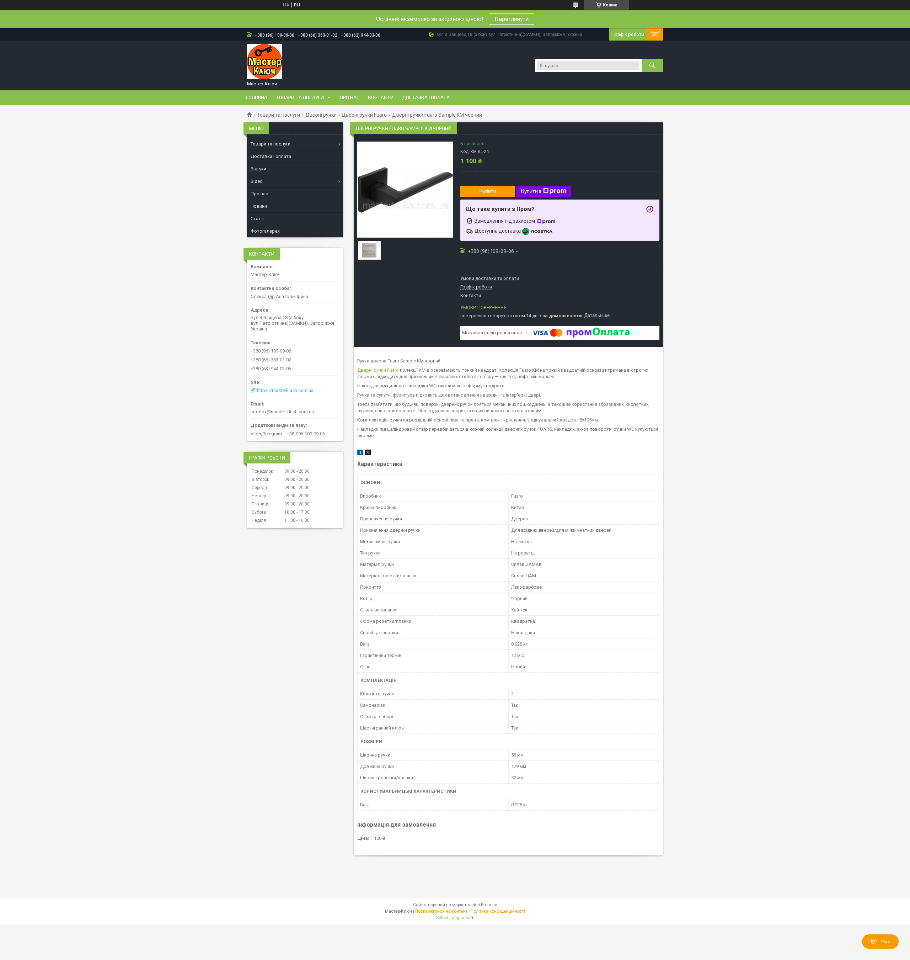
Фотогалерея (265, 231)
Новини (259, 206)
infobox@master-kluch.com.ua (282, 411)
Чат (885, 941)
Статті (257, 218)
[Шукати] (652, 65)
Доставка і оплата (426, 97)
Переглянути (511, 19)
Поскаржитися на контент (441, 911)
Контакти (381, 97)
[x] (368, 453)
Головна (256, 97)
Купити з (531, 191)
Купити (488, 191)
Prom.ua (489, 904)
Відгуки (258, 168)
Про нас (349, 97)
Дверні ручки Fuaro (364, 115)
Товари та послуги (300, 97)
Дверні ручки (321, 115)
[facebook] (360, 453)
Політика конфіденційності (498, 911)
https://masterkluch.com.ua (285, 390)
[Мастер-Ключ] (264, 62)
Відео (257, 181)
